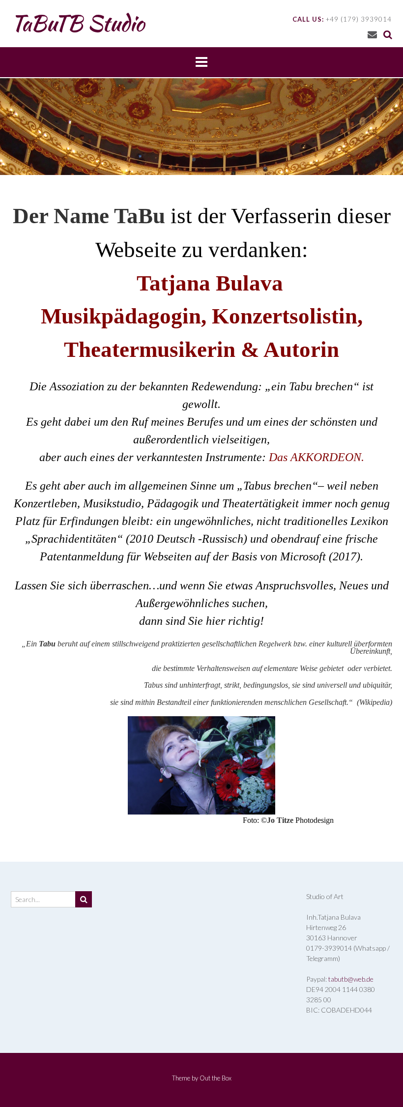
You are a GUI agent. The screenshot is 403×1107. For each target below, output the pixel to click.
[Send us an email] (372, 34)
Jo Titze (280, 820)
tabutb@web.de (351, 979)
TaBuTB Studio (77, 23)
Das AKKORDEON (315, 457)
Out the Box (215, 1078)
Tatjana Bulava (210, 283)
